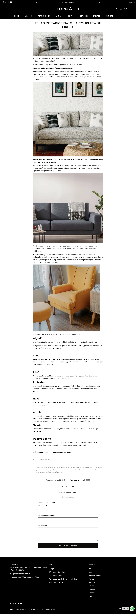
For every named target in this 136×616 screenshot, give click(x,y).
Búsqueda (52, 569)
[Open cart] (125, 9)
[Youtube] (10, 2)
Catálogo (27, 16)
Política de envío (55, 576)
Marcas (59, 16)
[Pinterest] (6, 2)
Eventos (96, 16)
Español (131, 2)
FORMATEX (35, 609)
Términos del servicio (57, 572)
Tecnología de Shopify (49, 609)
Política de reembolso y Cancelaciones (63, 579)
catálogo (42, 255)
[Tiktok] (8, 2)
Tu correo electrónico (46, 516)
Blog (120, 16)
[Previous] (36, 2)
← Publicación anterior (67, 492)
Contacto (109, 16)
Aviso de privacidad (56, 582)
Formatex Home (44, 16)
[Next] (99, 2)
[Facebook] (1, 2)
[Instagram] (3, 2)
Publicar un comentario (68, 545)
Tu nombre (42, 505)
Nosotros (71, 16)
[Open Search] (117, 9)
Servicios (84, 16)
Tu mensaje (42, 526)
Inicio (16, 16)
